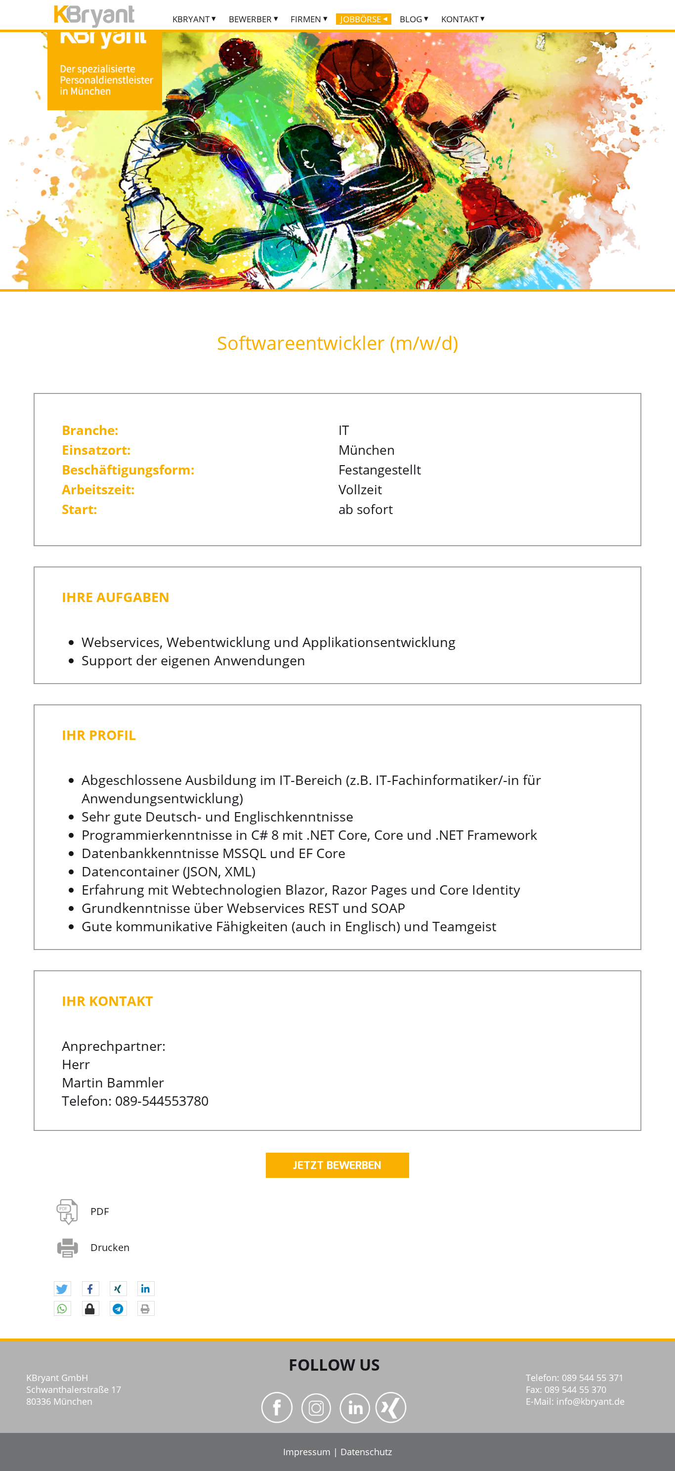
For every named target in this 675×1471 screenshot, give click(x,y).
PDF (99, 1211)
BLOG (411, 19)
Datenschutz (366, 1452)
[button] (62, 1289)
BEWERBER (250, 19)
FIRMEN (306, 19)
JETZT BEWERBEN (337, 1165)
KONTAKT (459, 19)
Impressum (307, 1452)
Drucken (109, 1247)
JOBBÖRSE (360, 19)
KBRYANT (191, 19)
